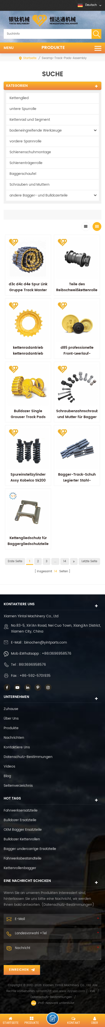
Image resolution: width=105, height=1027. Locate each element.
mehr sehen (77, 491)
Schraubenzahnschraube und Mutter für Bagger (78, 414)
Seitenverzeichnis (18, 785)
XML (92, 991)
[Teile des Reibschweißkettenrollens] (77, 258)
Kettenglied (19, 98)
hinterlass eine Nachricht (52, 1018)
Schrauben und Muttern (30, 184)
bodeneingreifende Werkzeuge (36, 130)
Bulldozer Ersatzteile (20, 820)
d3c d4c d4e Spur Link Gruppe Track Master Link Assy (28, 290)
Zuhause (11, 709)
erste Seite (15, 561)
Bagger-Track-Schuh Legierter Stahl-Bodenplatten (77, 480)
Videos (9, 766)
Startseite (29, 58)
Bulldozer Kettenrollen (22, 839)
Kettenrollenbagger (20, 868)
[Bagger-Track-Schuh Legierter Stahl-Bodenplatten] (77, 448)
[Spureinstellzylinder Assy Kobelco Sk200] (28, 448)
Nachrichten (14, 737)
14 (64, 561)
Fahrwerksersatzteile (21, 810)
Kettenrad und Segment (30, 119)
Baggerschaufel (23, 174)
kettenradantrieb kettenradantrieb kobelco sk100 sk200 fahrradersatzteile (28, 356)
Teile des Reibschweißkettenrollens (79, 287)
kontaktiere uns (17, 747)
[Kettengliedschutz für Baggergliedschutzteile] (28, 512)
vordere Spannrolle (26, 141)
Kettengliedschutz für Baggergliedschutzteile (28, 541)
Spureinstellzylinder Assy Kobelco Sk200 (28, 477)
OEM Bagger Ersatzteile (23, 829)
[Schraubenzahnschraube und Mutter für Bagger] (77, 385)
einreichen (19, 969)
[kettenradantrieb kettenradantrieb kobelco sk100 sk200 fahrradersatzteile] (28, 321)
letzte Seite (89, 561)
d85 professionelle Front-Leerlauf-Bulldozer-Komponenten (77, 356)
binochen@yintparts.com (45, 642)
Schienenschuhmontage (30, 152)
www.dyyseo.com (72, 991)
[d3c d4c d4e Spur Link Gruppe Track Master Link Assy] (28, 258)
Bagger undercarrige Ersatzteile (30, 849)
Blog (7, 776)
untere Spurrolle (23, 109)
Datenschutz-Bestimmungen (28, 757)
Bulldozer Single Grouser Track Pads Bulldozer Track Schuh (28, 417)
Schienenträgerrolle (26, 163)
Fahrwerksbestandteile (23, 858)
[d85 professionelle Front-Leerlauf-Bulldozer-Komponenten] (77, 321)
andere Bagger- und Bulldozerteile (39, 195)
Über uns (11, 718)
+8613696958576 (56, 653)
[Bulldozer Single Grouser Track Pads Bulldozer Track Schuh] (28, 385)
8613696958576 (32, 664)
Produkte (53, 48)
